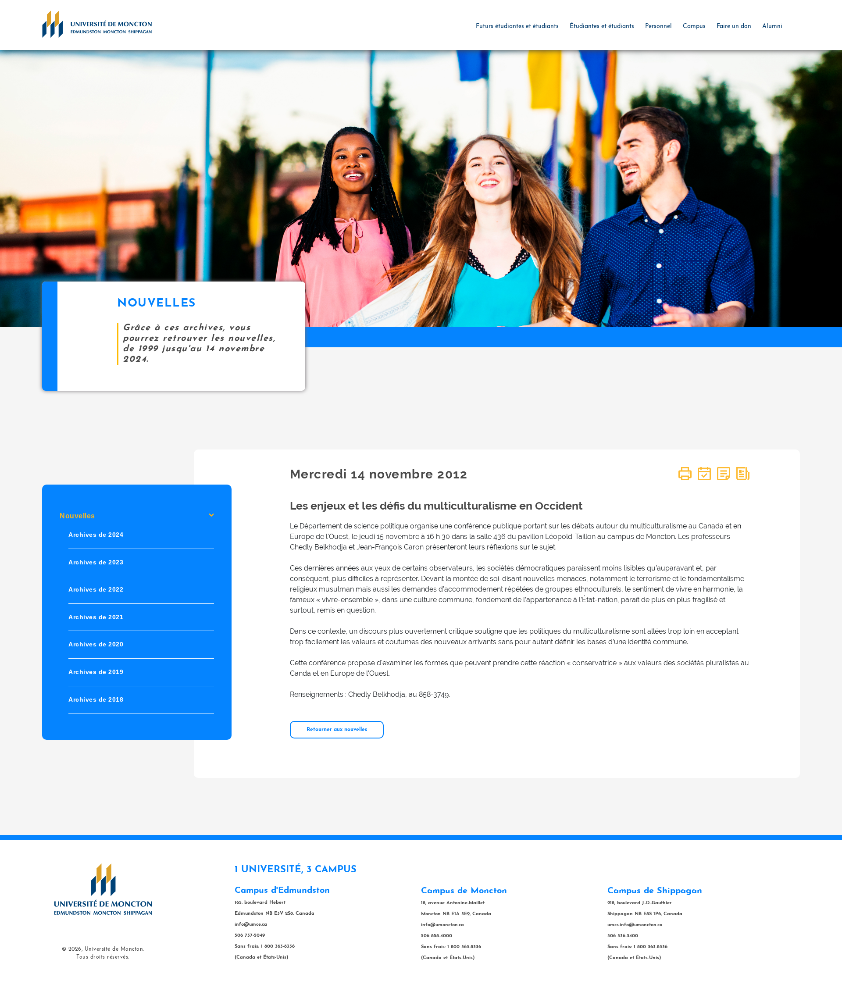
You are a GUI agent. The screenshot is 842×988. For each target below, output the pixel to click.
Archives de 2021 (95, 617)
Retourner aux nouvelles (337, 729)
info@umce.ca (251, 924)
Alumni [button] (772, 26)
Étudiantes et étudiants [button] (602, 26)
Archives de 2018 (95, 699)
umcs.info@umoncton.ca (635, 925)
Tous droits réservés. (102, 957)
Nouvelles (77, 516)
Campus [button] (694, 26)
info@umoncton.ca (442, 925)
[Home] (97, 24)
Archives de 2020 (95, 644)
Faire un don (734, 26)
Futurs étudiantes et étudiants (517, 26)
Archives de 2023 (95, 561)
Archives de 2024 (95, 534)
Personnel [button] (658, 26)
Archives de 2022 (95, 589)
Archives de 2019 (95, 671)
